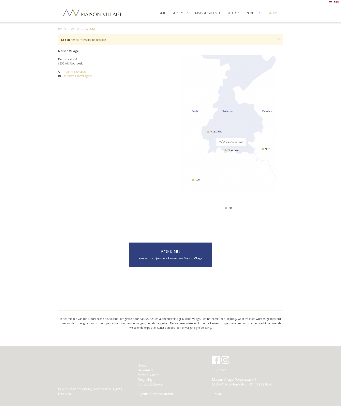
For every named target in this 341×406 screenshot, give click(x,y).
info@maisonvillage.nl (78, 76)
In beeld (252, 13)
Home (161, 13)
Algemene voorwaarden (154, 394)
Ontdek (233, 13)
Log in (65, 40)
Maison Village (208, 13)
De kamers (180, 13)
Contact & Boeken (149, 384)
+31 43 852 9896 (75, 72)
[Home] (94, 11)
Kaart (219, 394)
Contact (273, 13)
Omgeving (144, 379)
